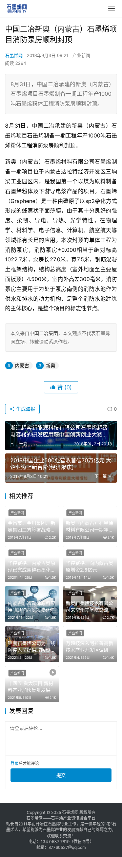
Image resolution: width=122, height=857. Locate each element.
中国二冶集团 (43, 333)
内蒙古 (22, 365)
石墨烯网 (14, 55)
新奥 (50, 365)
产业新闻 (81, 55)
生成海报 (25, 409)
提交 (61, 775)
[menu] (111, 8)
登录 (15, 763)
